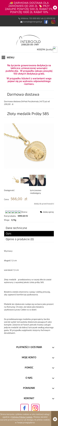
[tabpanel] (29, 292)
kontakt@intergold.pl (32, 22)
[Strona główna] (29, 40)
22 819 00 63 (49, 18)
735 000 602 (34, 18)
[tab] (29, 233)
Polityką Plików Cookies (21, 417)
